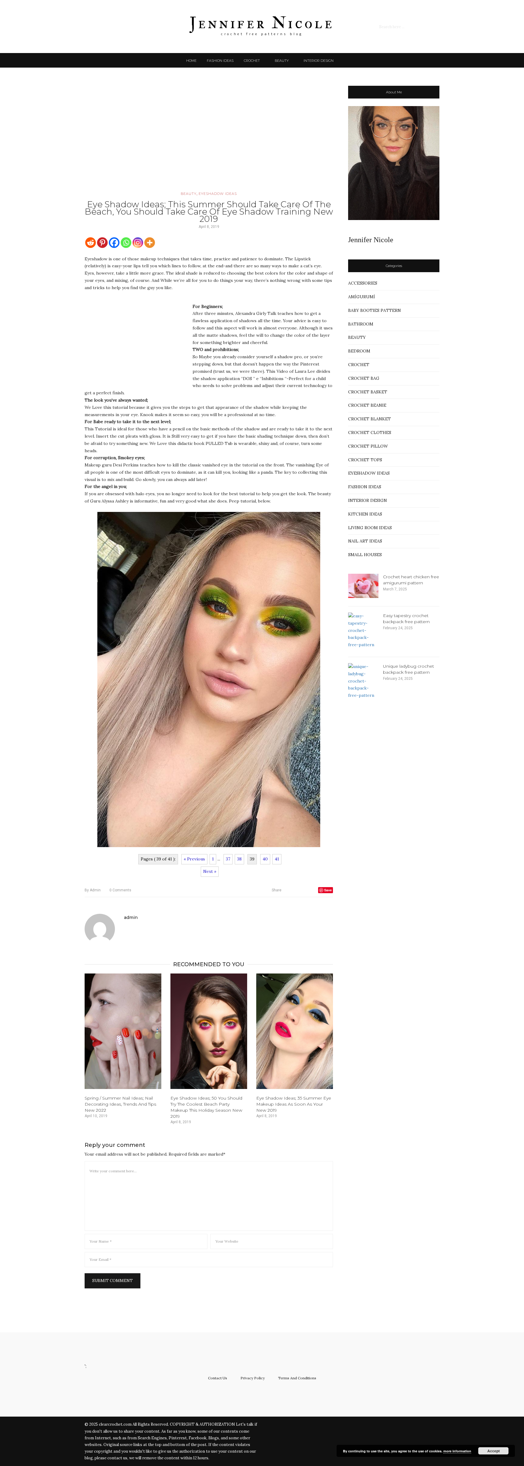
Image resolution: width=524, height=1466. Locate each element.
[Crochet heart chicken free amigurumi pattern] (363, 586)
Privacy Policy (252, 1378)
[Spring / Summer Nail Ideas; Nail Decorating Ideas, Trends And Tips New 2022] (123, 1031)
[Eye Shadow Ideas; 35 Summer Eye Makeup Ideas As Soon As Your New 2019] (294, 1031)
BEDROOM (359, 351)
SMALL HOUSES (365, 554)
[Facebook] (114, 242)
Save (328, 890)
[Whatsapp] (126, 242)
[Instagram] (138, 242)
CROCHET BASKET (367, 392)
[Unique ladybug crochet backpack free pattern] (363, 681)
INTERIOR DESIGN (319, 60)
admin (93, 890)
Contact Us (217, 1378)
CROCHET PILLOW (368, 446)
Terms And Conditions (297, 1378)
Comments (120, 890)
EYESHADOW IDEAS (218, 194)
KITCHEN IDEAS (365, 514)
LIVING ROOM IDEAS (370, 527)
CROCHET (252, 60)
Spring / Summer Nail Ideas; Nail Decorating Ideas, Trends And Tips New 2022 (120, 1104)
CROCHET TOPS (365, 460)
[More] (149, 242)
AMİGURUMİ (361, 296)
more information (457, 1451)
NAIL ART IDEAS (365, 541)
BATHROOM (360, 324)
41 (277, 859)
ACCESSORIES (362, 283)
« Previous (194, 859)
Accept (493, 1451)
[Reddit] (90, 242)
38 (239, 859)
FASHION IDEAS (220, 60)
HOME (191, 60)
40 (265, 859)
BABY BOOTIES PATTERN (374, 310)
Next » (209, 871)
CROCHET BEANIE (367, 405)
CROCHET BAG (363, 378)
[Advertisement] (209, 137)
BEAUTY (282, 60)
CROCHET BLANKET (369, 419)
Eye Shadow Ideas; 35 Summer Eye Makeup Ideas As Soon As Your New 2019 (293, 1104)
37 (228, 859)
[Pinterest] (102, 242)
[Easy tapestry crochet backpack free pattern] (363, 631)
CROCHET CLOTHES (369, 432)
